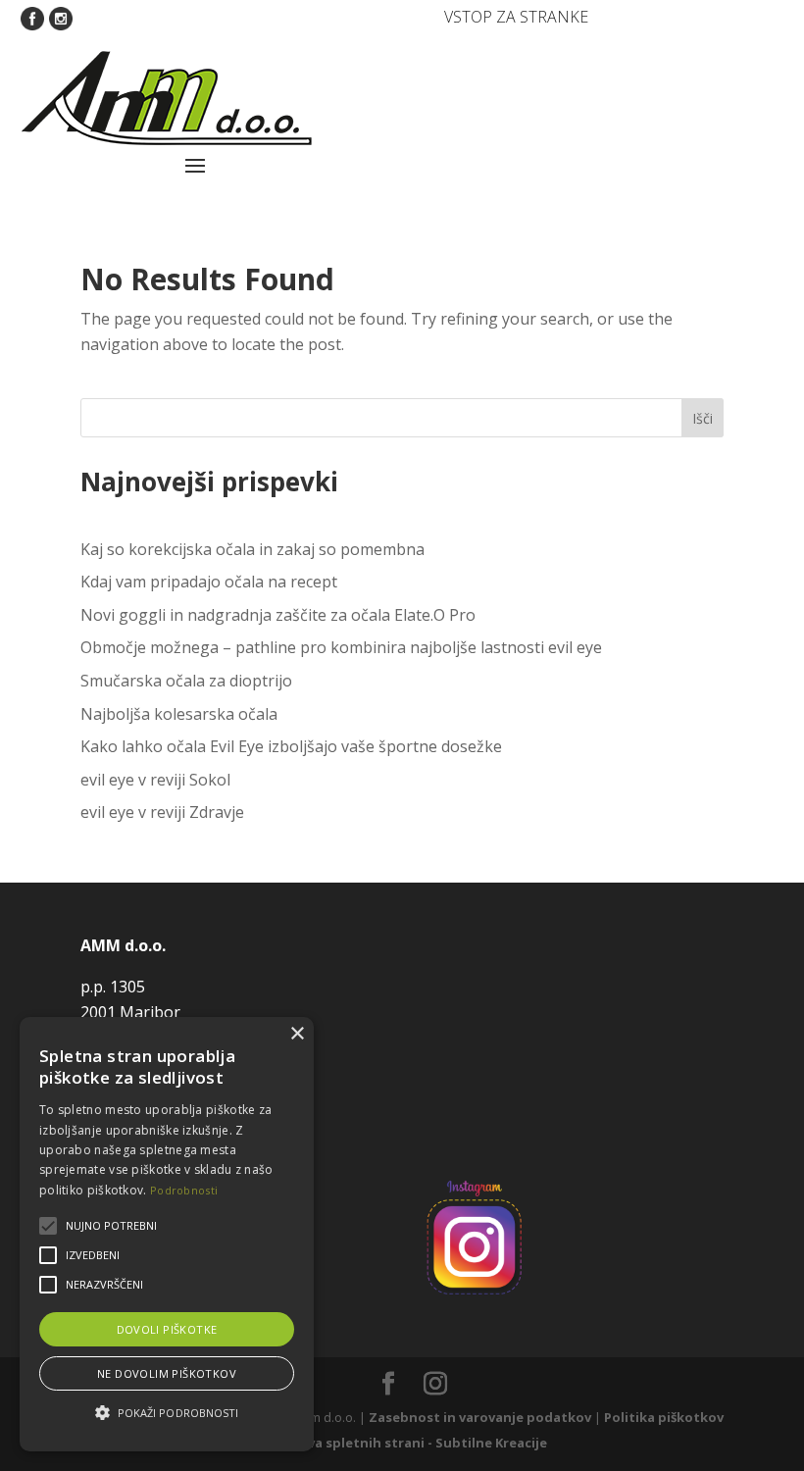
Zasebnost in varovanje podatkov (480, 1417)
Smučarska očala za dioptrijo (186, 680)
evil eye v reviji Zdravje (162, 812)
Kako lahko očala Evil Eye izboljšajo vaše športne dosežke (291, 746)
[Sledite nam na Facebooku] (32, 16)
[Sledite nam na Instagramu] (61, 16)
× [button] (296, 1034)
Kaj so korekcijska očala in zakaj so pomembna (252, 549)
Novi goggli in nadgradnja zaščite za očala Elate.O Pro (278, 615)
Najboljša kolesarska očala (178, 714)
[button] (166, 1413)
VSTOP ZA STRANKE (516, 16)
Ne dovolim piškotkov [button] (166, 1373)
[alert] (167, 1234)
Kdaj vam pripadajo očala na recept (208, 581)
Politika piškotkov (664, 1417)
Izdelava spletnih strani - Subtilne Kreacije (407, 1442)
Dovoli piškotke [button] (167, 1329)
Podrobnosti (184, 1190)
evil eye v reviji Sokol (155, 779)
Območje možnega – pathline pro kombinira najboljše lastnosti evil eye (341, 647)
